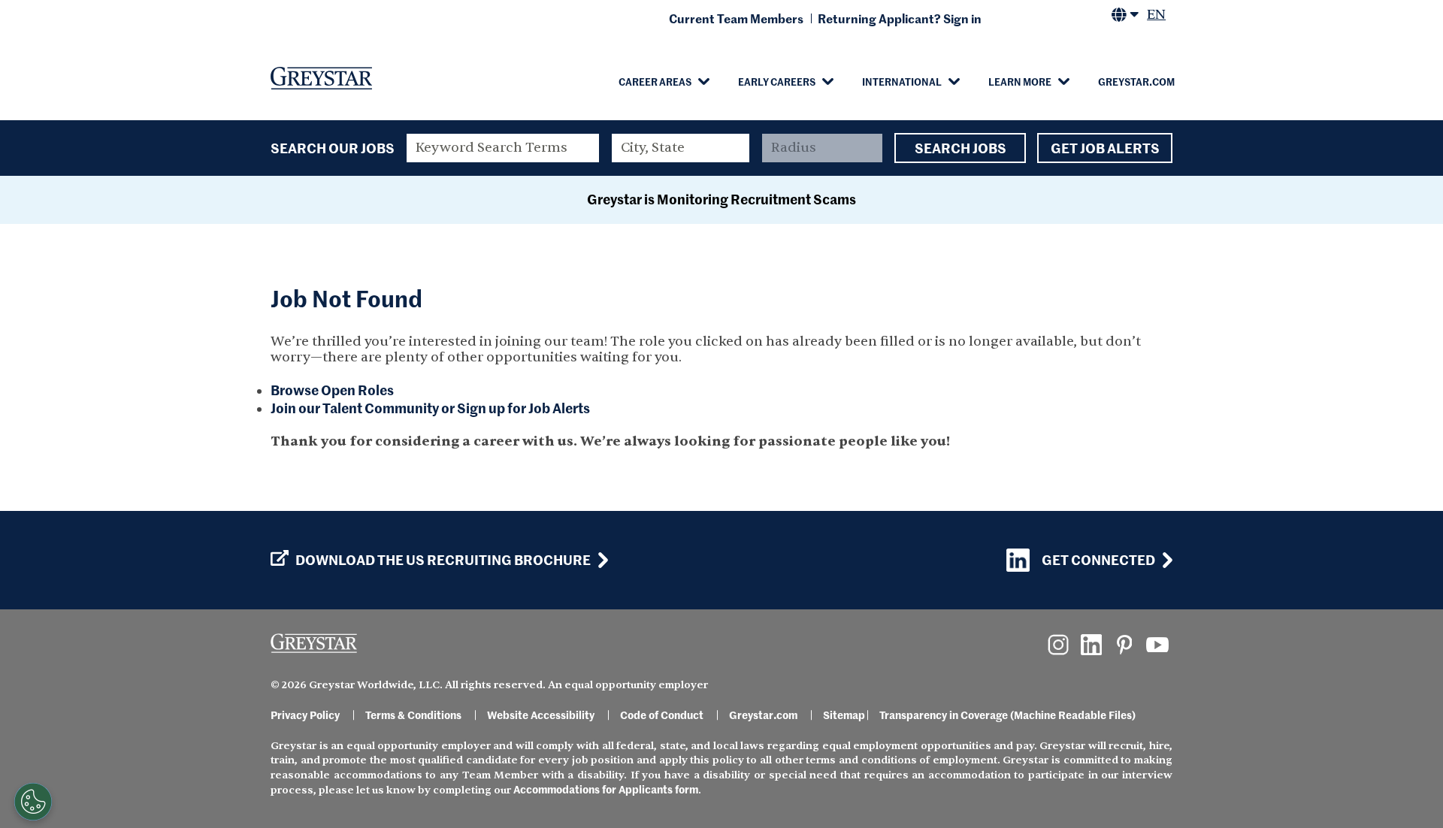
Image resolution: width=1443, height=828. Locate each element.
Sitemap (844, 714)
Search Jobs (960, 147)
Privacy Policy (305, 714)
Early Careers (776, 81)
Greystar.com (1136, 81)
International (902, 81)
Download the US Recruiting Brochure (443, 559)
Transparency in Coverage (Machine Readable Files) (1007, 714)
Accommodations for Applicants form (605, 788)
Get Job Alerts (1105, 147)
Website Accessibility (540, 714)
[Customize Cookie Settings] (33, 801)
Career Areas (655, 81)
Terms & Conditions (413, 714)
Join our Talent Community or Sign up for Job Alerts (430, 407)
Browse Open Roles (332, 389)
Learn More (1019, 81)
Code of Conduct (661, 714)
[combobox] (681, 148)
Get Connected (1098, 559)
